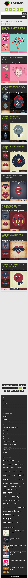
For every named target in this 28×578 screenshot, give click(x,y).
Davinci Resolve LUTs (15, 553)
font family (13, 479)
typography (16, 515)
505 (4, 388)
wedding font (18, 523)
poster (5, 504)
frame (20, 479)
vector (22, 515)
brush (14, 464)
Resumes (5, 433)
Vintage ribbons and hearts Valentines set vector (11, 206)
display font (16, 471)
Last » (21, 391)
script (13, 507)
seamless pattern (21, 507)
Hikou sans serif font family (17, 560)
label (12, 486)
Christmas (18, 467)
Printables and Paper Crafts (10, 427)
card (12, 467)
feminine (14, 475)
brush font (21, 464)
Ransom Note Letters (15, 538)
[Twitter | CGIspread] (10, 9)
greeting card (7, 483)
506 (8, 388)
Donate (5, 403)
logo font (7, 492)
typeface (7, 515)
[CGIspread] (14, 6)
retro (15, 504)
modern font (6, 497)
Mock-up (5, 430)
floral (21, 475)
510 (24, 388)
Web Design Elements (8, 450)
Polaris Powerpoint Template (18, 545)
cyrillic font (6, 471)
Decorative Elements (8, 422)
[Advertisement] (14, 308)
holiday (22, 483)
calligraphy (6, 467)
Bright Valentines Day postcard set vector (14, 29)
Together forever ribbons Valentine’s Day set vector (11, 117)
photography (7, 500)
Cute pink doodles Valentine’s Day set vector (13, 58)
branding (7, 464)
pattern (15, 497)
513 (12, 391)
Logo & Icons (6, 438)
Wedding (5, 452)
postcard (16, 500)
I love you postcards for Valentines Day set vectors (14, 177)
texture (17, 511)
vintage (7, 518)
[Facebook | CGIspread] (6, 9)
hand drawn (16, 483)
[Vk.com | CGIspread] (21, 9)
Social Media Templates (9, 444)
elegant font (6, 475)
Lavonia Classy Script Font (17, 531)
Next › (16, 391)
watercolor (8, 522)
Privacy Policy (6, 409)
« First (16, 385)
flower (6, 479)
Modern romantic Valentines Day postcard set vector (13, 265)
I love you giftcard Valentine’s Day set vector (13, 88)
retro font (6, 507)
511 (5, 391)
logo (16, 489)
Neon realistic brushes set (17, 567)
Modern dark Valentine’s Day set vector (13, 236)
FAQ (4, 400)
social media (7, 511)
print (11, 504)
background (8, 461)
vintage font (15, 519)
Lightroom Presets (7, 436)
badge (18, 461)
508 (16, 388)
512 (8, 391)
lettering (18, 486)
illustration (6, 486)
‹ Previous (22, 385)
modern (17, 493)
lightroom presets (8, 489)
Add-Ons (5, 416)
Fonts (4, 425)
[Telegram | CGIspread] (14, 9)
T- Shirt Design (7, 447)
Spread (5, 24)
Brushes (5, 419)
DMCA (4, 406)
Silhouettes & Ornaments (9, 441)
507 (12, 388)
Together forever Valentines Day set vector (14, 147)
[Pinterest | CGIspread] (18, 9)
